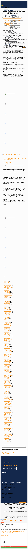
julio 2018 (6, 366)
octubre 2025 (7, 286)
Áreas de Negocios (10, 15)
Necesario (7, 531)
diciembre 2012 (7, 418)
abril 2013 (6, 414)
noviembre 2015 (8, 399)
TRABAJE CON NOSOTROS (9, 468)
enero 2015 (6, 402)
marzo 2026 (7, 283)
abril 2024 (6, 299)
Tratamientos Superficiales (13, 29)
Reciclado (9, 164)
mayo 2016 (6, 393)
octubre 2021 (7, 324)
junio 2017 (6, 378)
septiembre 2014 (8, 406)
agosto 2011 (7, 423)
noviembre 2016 (8, 386)
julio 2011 (6, 424)
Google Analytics (4, 535)
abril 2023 (6, 308)
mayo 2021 (6, 330)
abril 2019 (6, 359)
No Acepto (6, 519)
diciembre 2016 (7, 385)
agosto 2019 (7, 355)
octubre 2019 (7, 353)
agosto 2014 (7, 407)
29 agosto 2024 (7, 162)
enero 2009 (6, 440)
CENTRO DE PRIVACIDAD (15, 482)
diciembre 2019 (7, 350)
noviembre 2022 (8, 312)
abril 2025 (6, 290)
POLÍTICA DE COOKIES (19, 481)
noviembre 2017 (8, 373)
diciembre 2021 (7, 323)
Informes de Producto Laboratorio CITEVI (16, 34)
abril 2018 (6, 370)
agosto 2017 (7, 376)
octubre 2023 (7, 304)
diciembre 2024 (7, 293)
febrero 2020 (7, 348)
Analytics (3, 531)
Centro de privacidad (5, 520)
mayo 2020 (6, 344)
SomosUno (14, 164)
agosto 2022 (7, 314)
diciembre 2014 (7, 403)
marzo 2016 (7, 396)
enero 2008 (6, 441)
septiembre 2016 (8, 388)
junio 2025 (6, 288)
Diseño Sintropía (22, 502)
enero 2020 (6, 349)
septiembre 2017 (8, 375)
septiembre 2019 (8, 354)
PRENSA (10, 43)
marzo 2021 (7, 333)
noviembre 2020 (8, 336)
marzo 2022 (7, 320)
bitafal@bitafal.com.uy (8, 489)
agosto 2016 (7, 390)
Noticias (7, 163)
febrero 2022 (7, 322)
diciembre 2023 (7, 303)
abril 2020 (6, 345)
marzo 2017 (7, 382)
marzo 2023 (7, 309)
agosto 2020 (7, 340)
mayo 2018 (6, 369)
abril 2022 (6, 319)
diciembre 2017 (7, 372)
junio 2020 (6, 343)
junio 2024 (6, 298)
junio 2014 (6, 409)
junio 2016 (6, 392)
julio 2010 (6, 429)
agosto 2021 (7, 327)
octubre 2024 (7, 296)
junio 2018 (6, 367)
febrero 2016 (7, 397)
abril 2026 (6, 282)
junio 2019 (6, 356)
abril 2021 (6, 332)
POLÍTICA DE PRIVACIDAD (7, 481)
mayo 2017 (6, 380)
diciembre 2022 (7, 311)
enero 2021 (6, 334)
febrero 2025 (7, 292)
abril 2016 (6, 394)
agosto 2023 (7, 306)
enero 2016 (6, 398)
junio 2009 (6, 438)
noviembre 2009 (8, 434)
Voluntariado (20, 164)
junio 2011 (6, 425)
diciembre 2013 (7, 412)
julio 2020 (6, 341)
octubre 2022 (7, 313)
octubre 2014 (7, 404)
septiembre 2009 (8, 435)
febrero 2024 (7, 302)
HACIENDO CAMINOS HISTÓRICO (16, 42)
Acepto (2, 519)
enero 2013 (6, 417)
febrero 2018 (7, 371)
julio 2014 (6, 408)
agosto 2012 (7, 419)
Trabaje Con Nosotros (14, 46)
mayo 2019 (6, 357)
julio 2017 (6, 377)
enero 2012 (6, 420)
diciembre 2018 (7, 361)
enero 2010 (6, 431)
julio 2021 (6, 328)
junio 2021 (6, 329)
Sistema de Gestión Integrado (10, 465)
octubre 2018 (7, 364)
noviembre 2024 (8, 295)
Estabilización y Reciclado (14, 25)
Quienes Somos (7, 462)
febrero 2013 (7, 415)
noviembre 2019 (8, 351)
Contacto (7, 44)
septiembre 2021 (8, 325)
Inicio (6, 9)
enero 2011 (6, 427)
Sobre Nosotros (9, 10)
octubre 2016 (7, 387)
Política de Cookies (9, 532)
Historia (6, 463)
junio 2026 (6, 281)
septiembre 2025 (8, 287)
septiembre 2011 (8, 422)
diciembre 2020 (7, 335)
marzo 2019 (7, 360)
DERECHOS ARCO (6, 482)
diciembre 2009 (7, 433)
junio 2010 (6, 430)
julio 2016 (6, 391)
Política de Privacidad (15, 520)
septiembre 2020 (8, 339)
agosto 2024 (7, 297)
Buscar (7, 47)
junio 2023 (6, 307)
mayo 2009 (6, 439)
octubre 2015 (7, 401)
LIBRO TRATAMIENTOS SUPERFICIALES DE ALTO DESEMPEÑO (16, 40)
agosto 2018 (7, 365)
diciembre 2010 (7, 428)
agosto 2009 (7, 436)
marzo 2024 (7, 301)
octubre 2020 (7, 338)
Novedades (7, 36)
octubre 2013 (7, 413)
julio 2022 (6, 316)
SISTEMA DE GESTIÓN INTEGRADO (16, 13)
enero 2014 (6, 410)
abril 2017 (6, 381)
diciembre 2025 (7, 285)
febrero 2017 (7, 383)
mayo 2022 (6, 318)
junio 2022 (6, 317)
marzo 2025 (7, 291)
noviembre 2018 (8, 362)
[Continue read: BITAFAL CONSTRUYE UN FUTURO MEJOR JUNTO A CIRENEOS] (14, 155)
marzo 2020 (7, 346)
